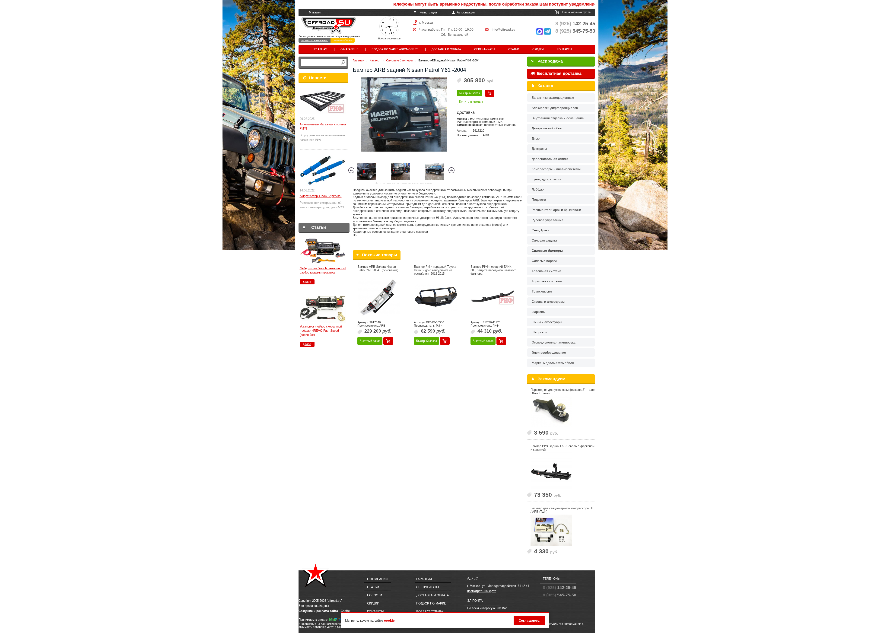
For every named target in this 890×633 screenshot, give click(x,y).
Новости (318, 78)
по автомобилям (342, 40)
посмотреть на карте (481, 591)
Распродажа (547, 61)
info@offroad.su (503, 29)
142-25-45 (575, 23)
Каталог (545, 85)
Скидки (538, 49)
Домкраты (539, 148)
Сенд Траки (540, 230)
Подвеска (539, 199)
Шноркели (539, 332)
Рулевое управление (547, 220)
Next (451, 170)
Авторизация (466, 12)
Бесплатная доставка (559, 73)
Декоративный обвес (547, 128)
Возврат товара (429, 611)
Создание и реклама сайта (318, 611)
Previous (351, 170)
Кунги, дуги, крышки (547, 179)
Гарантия (424, 579)
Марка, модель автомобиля (553, 363)
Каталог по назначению (314, 40)
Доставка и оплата (446, 49)
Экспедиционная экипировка (553, 342)
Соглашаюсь (529, 620)
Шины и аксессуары (547, 322)
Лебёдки (538, 189)
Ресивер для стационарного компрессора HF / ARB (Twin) (562, 509)
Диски (536, 138)
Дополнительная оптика (550, 159)
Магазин (315, 12)
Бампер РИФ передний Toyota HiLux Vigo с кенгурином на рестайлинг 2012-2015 (435, 270)
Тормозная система (547, 281)
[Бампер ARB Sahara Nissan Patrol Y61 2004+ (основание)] (379, 297)
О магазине (349, 49)
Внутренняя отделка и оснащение (558, 118)
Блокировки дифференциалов (555, 108)
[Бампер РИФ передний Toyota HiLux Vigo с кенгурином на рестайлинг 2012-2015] (436, 297)
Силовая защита (544, 240)
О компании (377, 579)
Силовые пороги (544, 261)
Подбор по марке (431, 603)
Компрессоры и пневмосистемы (556, 169)
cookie (389, 620)
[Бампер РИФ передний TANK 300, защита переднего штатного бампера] (492, 297)
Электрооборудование (549, 352)
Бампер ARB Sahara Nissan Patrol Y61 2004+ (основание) (377, 268)
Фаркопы (538, 312)
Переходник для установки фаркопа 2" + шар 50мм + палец (562, 391)
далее (307, 281)
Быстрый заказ (469, 93)
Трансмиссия (542, 291)
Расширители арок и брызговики (556, 210)
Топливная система (547, 271)
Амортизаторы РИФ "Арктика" (321, 196)
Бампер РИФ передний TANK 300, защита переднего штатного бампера (493, 270)
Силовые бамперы (547, 250)
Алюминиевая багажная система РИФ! (323, 126)
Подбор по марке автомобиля (395, 49)
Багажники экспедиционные (553, 97)
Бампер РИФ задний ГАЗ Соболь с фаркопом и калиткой (562, 447)
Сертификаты (484, 49)
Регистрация (428, 12)
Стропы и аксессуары (548, 301)
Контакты (564, 49)
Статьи (513, 49)
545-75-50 (575, 31)
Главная (320, 49)
